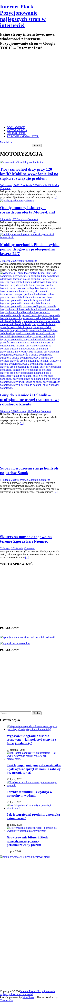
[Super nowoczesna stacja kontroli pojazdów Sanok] (28, 461)
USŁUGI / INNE (16, 133)
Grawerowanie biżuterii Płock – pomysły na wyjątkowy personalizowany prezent (29, 841)
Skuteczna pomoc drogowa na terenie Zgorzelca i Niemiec (26, 539)
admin (36, 411)
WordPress (28, 997)
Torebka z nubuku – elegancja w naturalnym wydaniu (29, 793)
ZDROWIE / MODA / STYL (23, 136)
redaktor (22, 219)
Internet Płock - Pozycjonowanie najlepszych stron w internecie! (27, 993)
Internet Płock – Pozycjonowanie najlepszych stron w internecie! (23, 16)
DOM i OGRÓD (16, 127)
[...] (55, 197)
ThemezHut (6, 1000)
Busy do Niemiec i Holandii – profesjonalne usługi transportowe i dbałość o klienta (29, 399)
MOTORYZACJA (17, 130)
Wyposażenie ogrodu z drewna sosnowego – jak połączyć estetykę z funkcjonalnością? (31, 739)
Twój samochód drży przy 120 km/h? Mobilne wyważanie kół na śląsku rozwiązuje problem (29, 174)
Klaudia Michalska (49, 185)
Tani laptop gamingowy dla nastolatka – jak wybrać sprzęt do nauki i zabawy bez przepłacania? (34, 768)
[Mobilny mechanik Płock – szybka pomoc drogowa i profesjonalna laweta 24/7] (30, 237)
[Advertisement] (30, 90)
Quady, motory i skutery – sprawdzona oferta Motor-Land (27, 209)
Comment (5, 188)
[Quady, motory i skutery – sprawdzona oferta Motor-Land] (17, 200)
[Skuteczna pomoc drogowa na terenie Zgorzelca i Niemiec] (28, 529)
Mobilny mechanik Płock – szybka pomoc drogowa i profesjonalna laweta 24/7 (29, 249)
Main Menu (6, 142)
